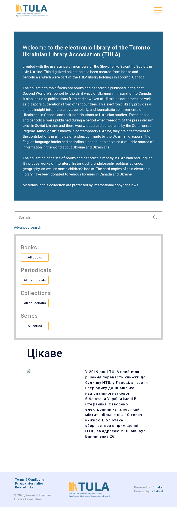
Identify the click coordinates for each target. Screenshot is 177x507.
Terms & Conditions (29, 479)
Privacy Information (29, 483)
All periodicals (35, 280)
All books (35, 257)
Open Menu (158, 10)
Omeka (157, 487)
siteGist (157, 491)
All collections (35, 303)
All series (35, 326)
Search (155, 217)
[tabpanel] (88, 404)
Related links (24, 487)
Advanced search (27, 227)
